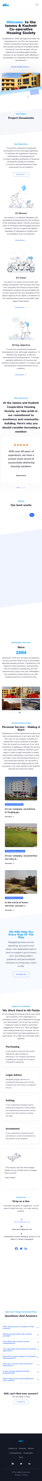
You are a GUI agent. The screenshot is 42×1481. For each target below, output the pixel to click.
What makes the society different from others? (18, 1379)
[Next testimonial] (37, 460)
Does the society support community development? (19, 1357)
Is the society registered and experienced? (16, 1372)
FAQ (21, 1457)
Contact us (12, 1448)
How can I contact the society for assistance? (18, 1364)
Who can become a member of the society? (18, 1327)
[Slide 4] (25, 487)
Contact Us (20, 174)
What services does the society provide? (17, 1335)
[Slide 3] (22, 487)
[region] (21, 460)
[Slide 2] (20, 487)
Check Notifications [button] (19, 67)
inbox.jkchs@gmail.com (22, 1229)
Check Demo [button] (19, 240)
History (31, 1448)
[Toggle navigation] (37, 5)
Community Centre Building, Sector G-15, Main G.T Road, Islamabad (22, 1238)
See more (8, 817)
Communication (15, 1453)
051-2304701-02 (22, 1222)
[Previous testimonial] (5, 460)
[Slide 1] (17, 487)
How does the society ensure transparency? (16, 1342)
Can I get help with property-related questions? (19, 1350)
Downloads (28, 1453)
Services (22, 1448)
